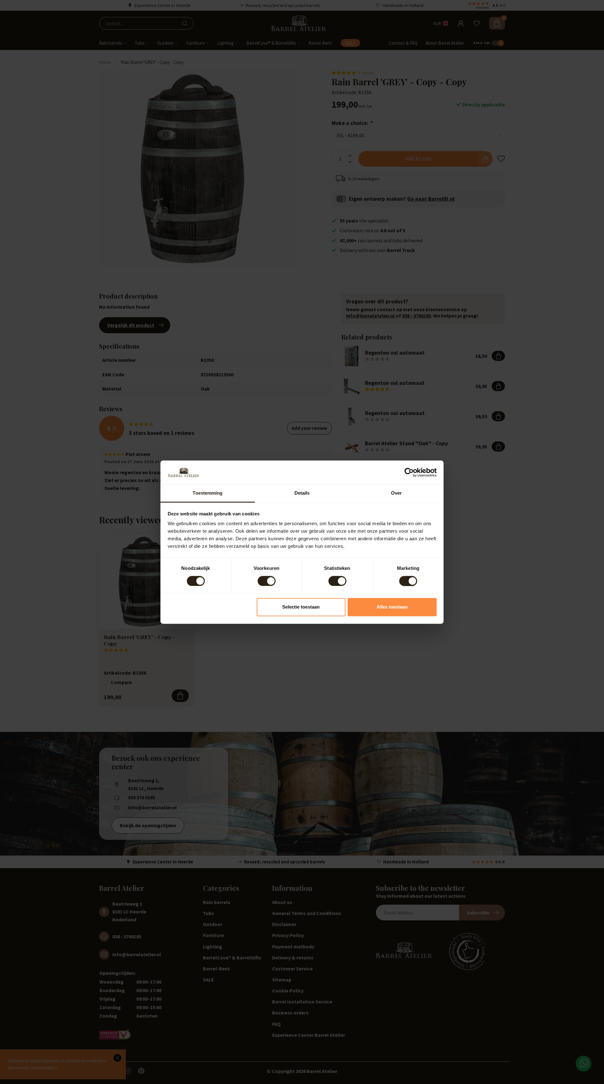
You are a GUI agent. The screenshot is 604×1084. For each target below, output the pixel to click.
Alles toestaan (392, 607)
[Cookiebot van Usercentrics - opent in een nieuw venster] (409, 472)
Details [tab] (302, 493)
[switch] (267, 581)
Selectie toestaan (301, 607)
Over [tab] (396, 493)
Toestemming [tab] (207, 493)
